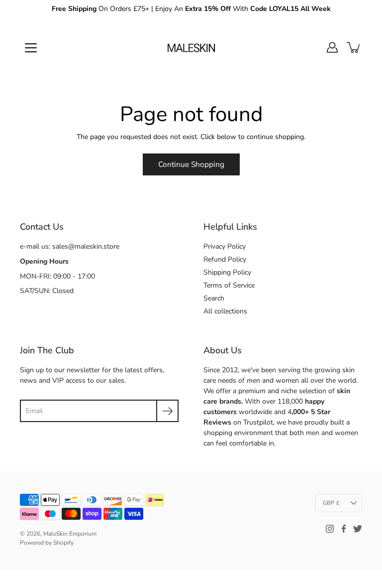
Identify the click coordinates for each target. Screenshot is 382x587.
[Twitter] (357, 529)
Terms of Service (229, 285)
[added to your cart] (354, 47)
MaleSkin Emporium (69, 534)
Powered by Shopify (47, 543)
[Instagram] (329, 529)
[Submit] (167, 411)
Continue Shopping (191, 164)
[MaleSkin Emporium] (191, 47)
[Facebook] (343, 529)
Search (213, 298)
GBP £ (331, 503)
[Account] (332, 47)
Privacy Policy (224, 246)
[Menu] (31, 47)
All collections (225, 311)
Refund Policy (224, 259)
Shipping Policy (227, 272)
